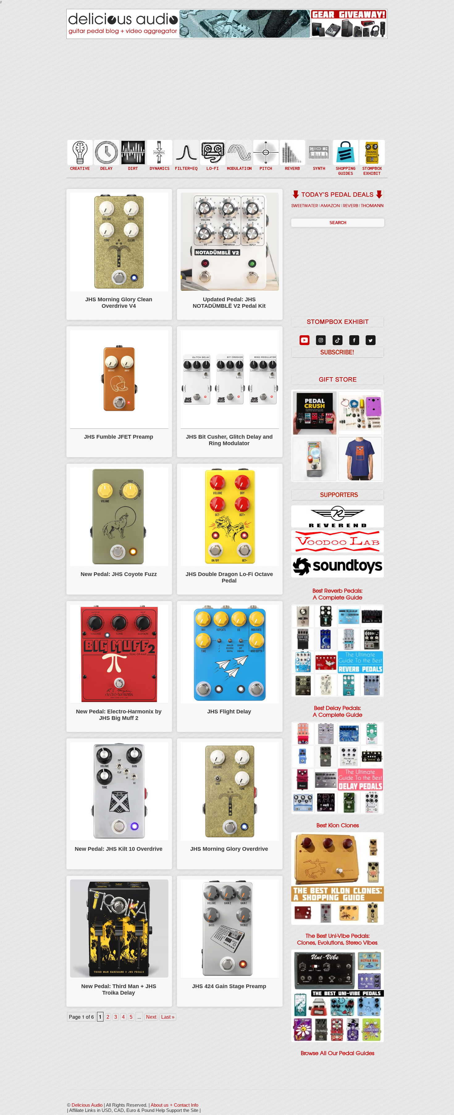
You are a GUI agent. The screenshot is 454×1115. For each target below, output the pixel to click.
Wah (185, 164)
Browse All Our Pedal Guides (337, 1053)
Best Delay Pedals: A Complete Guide (337, 711)
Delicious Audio (87, 1105)
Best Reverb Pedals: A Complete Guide (338, 594)
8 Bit (212, 161)
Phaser (238, 158)
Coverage (371, 152)
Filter (185, 158)
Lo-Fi (212, 155)
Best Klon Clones (338, 825)
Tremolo (238, 164)
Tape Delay (106, 158)
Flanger (238, 152)
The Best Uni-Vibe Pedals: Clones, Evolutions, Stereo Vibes (337, 939)
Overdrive (132, 161)
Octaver (265, 164)
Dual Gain (132, 168)
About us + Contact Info (174, 1105)
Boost (159, 152)
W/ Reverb (106, 164)
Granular (318, 155)
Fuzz (132, 155)
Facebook (371, 164)
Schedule (371, 158)
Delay (106, 152)
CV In (318, 148)
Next (151, 1017)
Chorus (238, 145)
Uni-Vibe (239, 171)
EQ (185, 152)
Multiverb (292, 148)
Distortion (132, 148)
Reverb (291, 155)
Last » (167, 1017)
